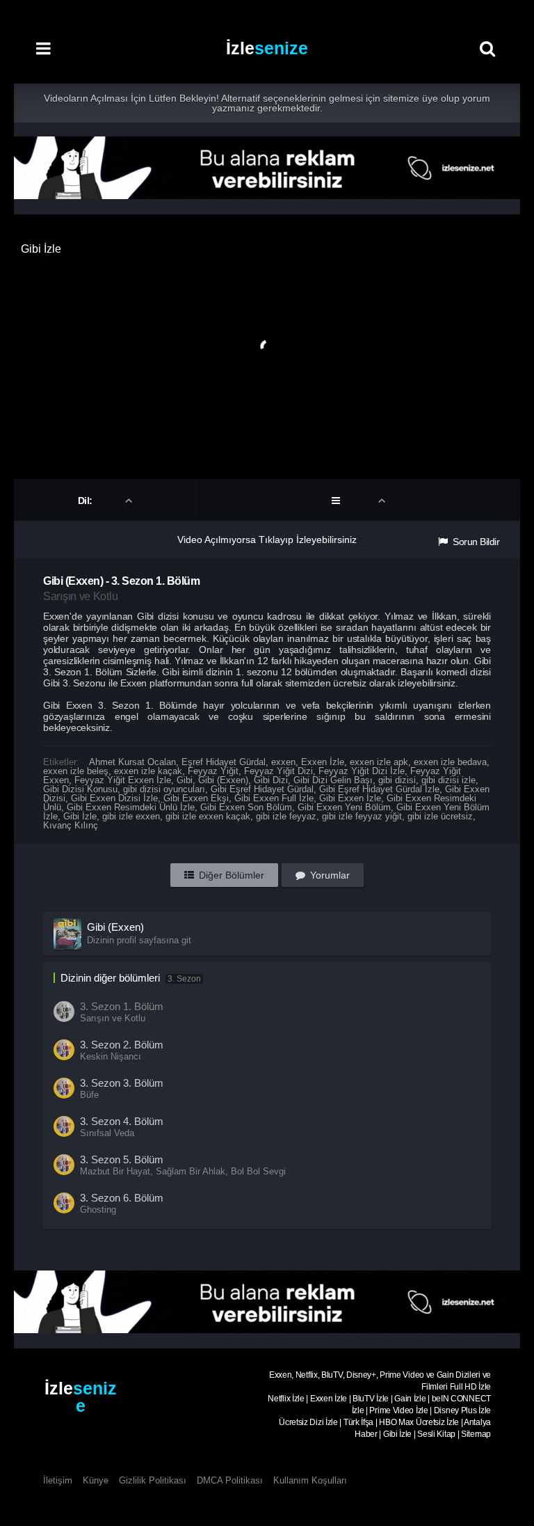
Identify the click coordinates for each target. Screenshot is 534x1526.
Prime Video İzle (398, 1410)
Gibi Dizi (271, 780)
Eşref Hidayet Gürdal (223, 762)
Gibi (185, 780)
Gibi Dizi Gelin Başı (333, 780)
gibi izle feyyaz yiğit (362, 816)
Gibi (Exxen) (223, 780)
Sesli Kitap (436, 1434)
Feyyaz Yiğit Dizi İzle (361, 771)
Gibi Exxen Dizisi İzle (114, 798)
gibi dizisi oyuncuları (164, 789)
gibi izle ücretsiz (440, 816)
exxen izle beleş (75, 771)
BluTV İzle (371, 1398)
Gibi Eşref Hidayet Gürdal (262, 789)
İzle (267, 48)
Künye (95, 1480)
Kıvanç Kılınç (70, 825)
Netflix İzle (286, 1398)
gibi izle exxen (131, 816)
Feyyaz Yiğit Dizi (278, 771)
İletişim (57, 1480)
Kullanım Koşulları (310, 1480)
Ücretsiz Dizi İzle (308, 1422)
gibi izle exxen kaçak (207, 816)
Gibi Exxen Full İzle (274, 798)
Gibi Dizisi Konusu (80, 789)
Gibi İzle (80, 816)
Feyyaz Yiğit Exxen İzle (122, 780)
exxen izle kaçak (148, 771)
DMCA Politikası (230, 1480)
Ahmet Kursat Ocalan (132, 762)
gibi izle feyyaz (286, 816)
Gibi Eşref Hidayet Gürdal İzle (379, 789)
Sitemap (476, 1434)
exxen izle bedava (450, 762)
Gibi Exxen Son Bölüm (246, 807)
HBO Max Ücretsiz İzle (419, 1422)
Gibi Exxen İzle (350, 798)
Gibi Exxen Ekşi (196, 798)
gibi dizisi (397, 780)
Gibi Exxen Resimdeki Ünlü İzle (131, 807)
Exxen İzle (322, 762)
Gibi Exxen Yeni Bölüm (344, 807)
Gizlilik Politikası (152, 1480)
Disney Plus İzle (462, 1410)
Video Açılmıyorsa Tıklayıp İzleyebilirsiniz (267, 539)
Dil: (86, 500)
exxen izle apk (379, 762)
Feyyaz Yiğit (213, 771)
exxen (283, 762)
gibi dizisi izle (448, 780)
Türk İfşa (358, 1422)
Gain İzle (410, 1398)
